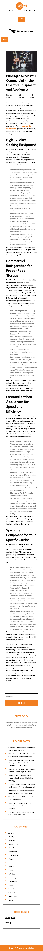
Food (10, 863)
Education (12, 848)
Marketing (12, 878)
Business (11, 840)
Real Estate (12, 881)
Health (11, 866)
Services (11, 893)
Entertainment (13, 855)
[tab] (21, 19)
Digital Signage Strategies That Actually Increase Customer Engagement (20, 805)
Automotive (12, 833)
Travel (10, 900)
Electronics (12, 851)
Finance (11, 859)
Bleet (5, 39)
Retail (10, 885)
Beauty (11, 836)
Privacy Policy (10, 918)
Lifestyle (11, 874)
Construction (13, 844)
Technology (12, 896)
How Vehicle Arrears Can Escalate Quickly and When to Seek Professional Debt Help (21, 762)
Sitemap (8, 922)
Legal (10, 870)
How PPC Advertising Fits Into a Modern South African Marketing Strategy (20, 778)
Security (11, 889)
